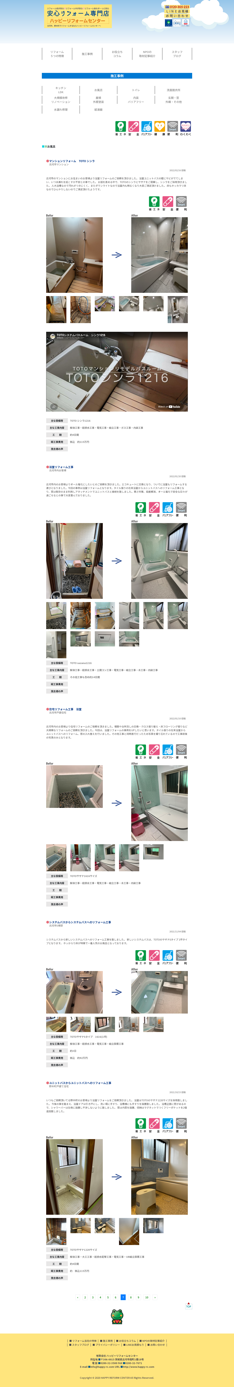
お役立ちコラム (117, 54)
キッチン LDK (60, 90)
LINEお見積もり (135, 1344)
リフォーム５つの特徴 (57, 54)
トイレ (136, 90)
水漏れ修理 (61, 109)
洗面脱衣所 (173, 90)
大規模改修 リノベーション (60, 100)
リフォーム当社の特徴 (84, 1340)
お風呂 (98, 90)
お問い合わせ (157, 1344)
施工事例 (87, 54)
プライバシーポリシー (107, 1344)
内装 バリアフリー (136, 100)
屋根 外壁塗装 (98, 100)
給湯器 (98, 109)
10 (146, 1297)
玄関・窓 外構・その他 (173, 100)
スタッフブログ (177, 54)
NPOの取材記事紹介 (147, 54)
